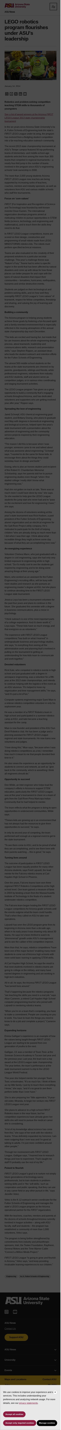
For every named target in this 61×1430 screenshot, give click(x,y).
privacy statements (28, 1403)
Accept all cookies (14, 1414)
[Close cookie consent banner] (55, 1392)
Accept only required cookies (19, 1423)
